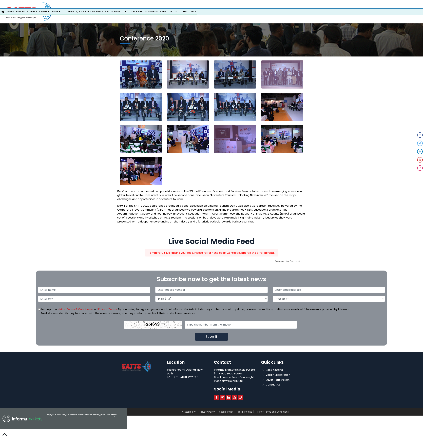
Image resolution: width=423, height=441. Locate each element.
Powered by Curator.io (288, 261)
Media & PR (135, 11)
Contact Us (187, 11)
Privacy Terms (107, 309)
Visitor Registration (277, 375)
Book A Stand (274, 370)
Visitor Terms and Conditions (252, 412)
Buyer (19, 11)
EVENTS (43, 11)
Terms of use (231, 412)
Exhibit (31, 11)
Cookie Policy (216, 412)
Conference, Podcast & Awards (82, 11)
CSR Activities (168, 11)
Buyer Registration (277, 380)
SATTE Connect (114, 11)
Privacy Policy (201, 412)
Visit (9, 11)
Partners (150, 11)
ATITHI (55, 11)
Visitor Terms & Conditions (75, 309)
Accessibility (187, 412)
